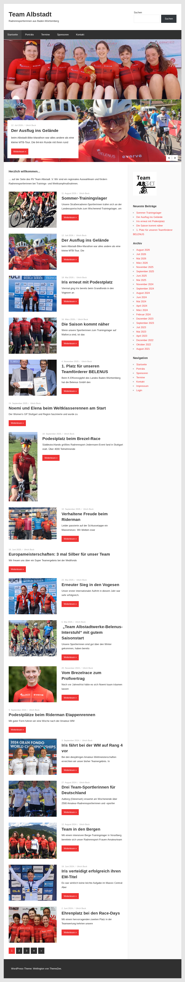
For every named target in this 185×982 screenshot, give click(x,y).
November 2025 (144, 267)
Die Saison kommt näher (85, 324)
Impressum (142, 386)
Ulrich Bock (31, 125)
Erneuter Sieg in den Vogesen (90, 584)
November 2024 (144, 284)
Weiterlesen (18, 151)
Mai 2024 (141, 301)
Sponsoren (63, 34)
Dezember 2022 (144, 340)
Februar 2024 (143, 314)
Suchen (138, 12)
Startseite (12, 34)
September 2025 (145, 271)
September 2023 (145, 323)
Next (175, 158)
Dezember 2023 (144, 318)
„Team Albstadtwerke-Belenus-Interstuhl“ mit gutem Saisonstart (92, 632)
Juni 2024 (141, 297)
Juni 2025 (141, 275)
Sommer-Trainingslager (84, 198)
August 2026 (143, 250)
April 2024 (141, 305)
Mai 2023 (141, 331)
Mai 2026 (141, 258)
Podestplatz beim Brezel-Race (71, 438)
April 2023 (141, 336)
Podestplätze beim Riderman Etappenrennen (52, 715)
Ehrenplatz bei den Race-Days (91, 913)
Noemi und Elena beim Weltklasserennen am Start (57, 408)
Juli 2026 (141, 254)
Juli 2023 (141, 327)
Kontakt (80, 34)
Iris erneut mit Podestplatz (87, 282)
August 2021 (143, 349)
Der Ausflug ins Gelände (34, 130)
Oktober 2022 (143, 344)
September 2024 (145, 288)
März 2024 (142, 310)
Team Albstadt (30, 14)
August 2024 (143, 293)
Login (139, 390)
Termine (45, 34)
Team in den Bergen (81, 829)
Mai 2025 (141, 280)
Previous (169, 158)
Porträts (29, 34)
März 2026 (142, 263)
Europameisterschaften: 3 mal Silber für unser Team (59, 554)
